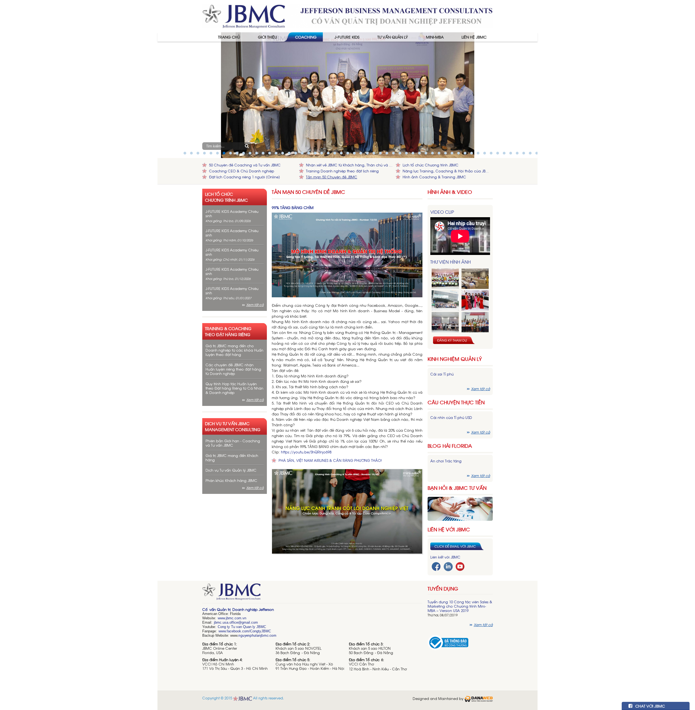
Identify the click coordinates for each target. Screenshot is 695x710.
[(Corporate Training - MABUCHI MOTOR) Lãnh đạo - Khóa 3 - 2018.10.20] (475, 322)
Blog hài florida (450, 446)
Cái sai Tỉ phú (442, 374)
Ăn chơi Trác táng (446, 461)
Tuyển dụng (443, 588)
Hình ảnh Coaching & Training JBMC (434, 177)
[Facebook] (436, 566)
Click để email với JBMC (455, 546)
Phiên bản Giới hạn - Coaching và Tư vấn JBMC (233, 442)
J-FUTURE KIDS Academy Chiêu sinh (232, 213)
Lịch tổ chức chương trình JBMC (226, 197)
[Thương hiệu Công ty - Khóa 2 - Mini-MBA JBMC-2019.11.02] (445, 322)
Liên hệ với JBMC (449, 529)
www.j (222, 618)
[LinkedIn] (448, 566)
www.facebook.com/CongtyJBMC (245, 631)
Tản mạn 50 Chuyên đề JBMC (331, 177)
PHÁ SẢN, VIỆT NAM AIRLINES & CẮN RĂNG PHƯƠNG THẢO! (330, 460)
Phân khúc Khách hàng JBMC (231, 480)
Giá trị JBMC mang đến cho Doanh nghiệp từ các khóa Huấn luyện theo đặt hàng (234, 350)
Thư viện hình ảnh (450, 262)
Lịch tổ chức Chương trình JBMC (431, 165)
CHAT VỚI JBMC (649, 705)
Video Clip (442, 212)
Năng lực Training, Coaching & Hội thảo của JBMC (446, 171)
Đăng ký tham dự (452, 340)
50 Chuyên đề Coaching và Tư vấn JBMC (245, 165)
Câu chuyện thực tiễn (456, 402)
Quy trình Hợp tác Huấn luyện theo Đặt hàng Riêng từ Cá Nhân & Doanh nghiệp (234, 388)
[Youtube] (460, 566)
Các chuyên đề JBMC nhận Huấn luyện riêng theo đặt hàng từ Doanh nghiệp (233, 369)
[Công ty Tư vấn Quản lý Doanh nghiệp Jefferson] (347, 15)
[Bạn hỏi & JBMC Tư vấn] (460, 508)
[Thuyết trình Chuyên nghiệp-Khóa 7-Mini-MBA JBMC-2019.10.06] (475, 279)
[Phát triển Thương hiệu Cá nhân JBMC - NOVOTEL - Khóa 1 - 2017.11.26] (445, 300)
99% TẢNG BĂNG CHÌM (293, 207)
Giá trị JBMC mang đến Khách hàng (232, 457)
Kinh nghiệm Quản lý (455, 359)
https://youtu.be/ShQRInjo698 (306, 452)
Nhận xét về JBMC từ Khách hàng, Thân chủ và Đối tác (349, 165)
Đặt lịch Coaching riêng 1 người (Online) (244, 177)
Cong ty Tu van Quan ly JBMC (242, 627)
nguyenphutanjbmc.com (257, 635)
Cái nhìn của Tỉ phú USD (451, 417)
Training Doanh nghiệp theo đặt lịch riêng (342, 171)
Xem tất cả (255, 304)
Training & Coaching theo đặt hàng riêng (228, 331)
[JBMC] (312, 593)
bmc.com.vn (236, 618)
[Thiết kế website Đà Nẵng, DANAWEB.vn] (479, 698)
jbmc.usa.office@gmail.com (236, 622)
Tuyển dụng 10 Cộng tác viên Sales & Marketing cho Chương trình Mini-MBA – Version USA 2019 (460, 606)
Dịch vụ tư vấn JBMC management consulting (232, 426)
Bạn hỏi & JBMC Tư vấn (457, 488)
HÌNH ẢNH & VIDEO (450, 192)
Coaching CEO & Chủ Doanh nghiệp (241, 171)
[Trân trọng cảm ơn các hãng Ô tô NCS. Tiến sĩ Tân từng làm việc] (475, 300)
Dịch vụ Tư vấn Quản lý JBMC (231, 470)
